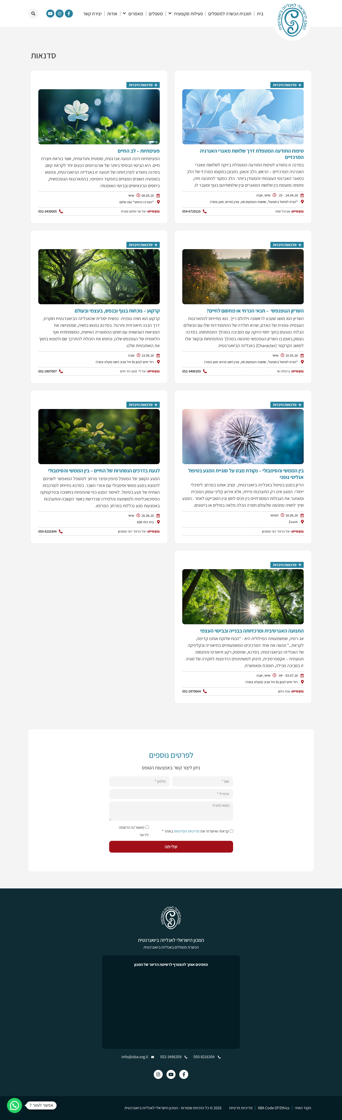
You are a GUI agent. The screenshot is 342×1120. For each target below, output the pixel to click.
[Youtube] (50, 14)
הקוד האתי (303, 1107)
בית (260, 14)
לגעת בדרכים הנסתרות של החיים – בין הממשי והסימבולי (104, 470)
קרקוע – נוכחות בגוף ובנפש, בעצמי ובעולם (117, 310)
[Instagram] (60, 14)
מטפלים (156, 14)
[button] (33, 14)
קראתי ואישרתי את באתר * (195, 831)
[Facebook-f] (69, 14)
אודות (112, 14)
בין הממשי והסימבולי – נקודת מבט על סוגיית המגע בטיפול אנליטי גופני (246, 473)
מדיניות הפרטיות (187, 831)
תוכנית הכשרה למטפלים (229, 14)
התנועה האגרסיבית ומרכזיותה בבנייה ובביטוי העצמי (252, 630)
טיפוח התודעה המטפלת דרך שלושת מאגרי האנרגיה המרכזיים (252, 153)
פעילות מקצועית (188, 14)
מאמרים (135, 14)
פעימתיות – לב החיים (139, 150)
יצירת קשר (92, 14)
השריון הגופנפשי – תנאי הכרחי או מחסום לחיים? (255, 310)
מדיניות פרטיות (241, 1107)
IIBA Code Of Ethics (273, 1107)
